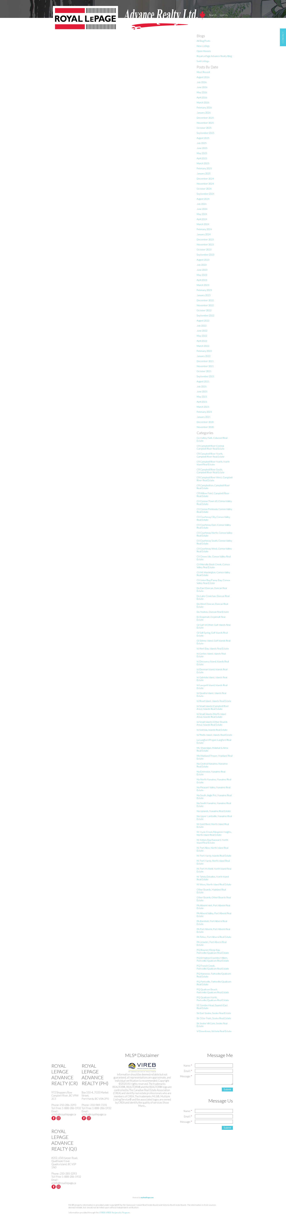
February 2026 (204, 107)
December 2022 (205, 300)
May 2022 (202, 335)
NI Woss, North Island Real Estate (214, 884)
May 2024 (202, 214)
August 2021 (203, 381)
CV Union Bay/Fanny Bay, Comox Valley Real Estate (213, 581)
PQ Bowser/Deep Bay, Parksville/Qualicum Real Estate (213, 951)
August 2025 (203, 137)
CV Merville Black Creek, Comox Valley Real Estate (213, 566)
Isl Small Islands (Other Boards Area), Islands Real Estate (212, 723)
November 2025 (205, 122)
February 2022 (204, 350)
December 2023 (205, 239)
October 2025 (204, 127)
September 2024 (205, 193)
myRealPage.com (147, 1197)
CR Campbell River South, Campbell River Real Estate (210, 471)
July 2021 (201, 386)
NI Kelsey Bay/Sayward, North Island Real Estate (212, 841)
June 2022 (202, 330)
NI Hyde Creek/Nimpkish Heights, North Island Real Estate (214, 833)
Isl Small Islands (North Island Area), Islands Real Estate (211, 715)
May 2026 (202, 92)
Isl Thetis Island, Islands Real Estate (214, 734)
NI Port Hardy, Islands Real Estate (214, 855)
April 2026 (202, 97)
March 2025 (203, 163)
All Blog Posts (203, 40)
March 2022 (203, 345)
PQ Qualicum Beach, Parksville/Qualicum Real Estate (213, 991)
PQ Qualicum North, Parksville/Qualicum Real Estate (213, 999)
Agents (213, 20)
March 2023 (203, 285)
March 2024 (203, 224)
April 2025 (202, 158)
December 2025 (205, 117)
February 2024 (204, 229)
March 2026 (203, 102)
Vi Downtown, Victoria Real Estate (214, 1031)
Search (212, 15)
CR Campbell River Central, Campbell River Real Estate (210, 447)
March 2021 (203, 406)
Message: (185, 1076)
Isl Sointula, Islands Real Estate (212, 729)
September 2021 (205, 376)
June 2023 (202, 269)
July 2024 (201, 203)
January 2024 (203, 234)
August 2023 (203, 259)
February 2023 (204, 290)
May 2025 (202, 153)
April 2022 (202, 340)
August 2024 (203, 198)
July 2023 (201, 264)
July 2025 (201, 143)
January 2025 (203, 173)
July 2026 (201, 82)
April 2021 (202, 401)
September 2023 (205, 254)
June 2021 (202, 391)
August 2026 (203, 77)
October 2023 (204, 249)
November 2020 (205, 427)
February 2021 (204, 411)
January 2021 (203, 416)
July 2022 (201, 325)
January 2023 (203, 295)
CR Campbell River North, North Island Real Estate (213, 463)
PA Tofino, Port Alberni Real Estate (214, 936)
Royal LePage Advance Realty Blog (214, 56)
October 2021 (204, 371)
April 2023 (202, 279)
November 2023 (205, 244)
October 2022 (204, 310)
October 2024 (204, 188)
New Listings (203, 45)
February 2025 (204, 168)
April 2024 (202, 219)
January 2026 (203, 112)
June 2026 (202, 87)
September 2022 (205, 315)
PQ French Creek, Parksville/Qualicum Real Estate (213, 967)
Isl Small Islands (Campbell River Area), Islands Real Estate (213, 707)
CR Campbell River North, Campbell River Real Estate (210, 455)
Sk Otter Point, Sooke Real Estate (214, 1018)
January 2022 (203, 356)
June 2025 (202, 148)
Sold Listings (203, 61)
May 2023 (202, 274)
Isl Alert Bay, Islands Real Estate (213, 648)
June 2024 (202, 208)
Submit (227, 1089)
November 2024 (205, 183)
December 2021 (205, 361)
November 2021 (205, 366)
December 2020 (205, 421)
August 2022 (203, 320)
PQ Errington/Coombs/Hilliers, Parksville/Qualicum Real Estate (213, 959)
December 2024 (205, 178)
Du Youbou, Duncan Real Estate (213, 611)
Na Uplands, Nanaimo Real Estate (214, 811)
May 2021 (202, 396)
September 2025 (205, 132)
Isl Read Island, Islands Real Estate (214, 701)
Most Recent (203, 72)
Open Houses (204, 51)
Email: (187, 1071)
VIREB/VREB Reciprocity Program (114, 1212)
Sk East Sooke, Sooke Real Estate (214, 1013)
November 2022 (205, 305)
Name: (187, 1065)
